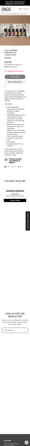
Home (2, 14)
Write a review (15, 200)
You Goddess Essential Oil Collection (16, 14)
